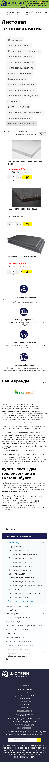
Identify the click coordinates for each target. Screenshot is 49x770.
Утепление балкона (18, 589)
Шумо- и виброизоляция (18, 618)
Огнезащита (12, 614)
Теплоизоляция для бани (21, 582)
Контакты (24, 708)
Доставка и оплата (24, 695)
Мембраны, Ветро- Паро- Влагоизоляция (24, 625)
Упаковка (10, 633)
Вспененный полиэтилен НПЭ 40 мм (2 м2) (25, 163)
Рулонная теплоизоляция (21, 578)
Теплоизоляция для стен (21, 566)
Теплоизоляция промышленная (25, 593)
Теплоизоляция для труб (21, 562)
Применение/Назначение (18, 536)
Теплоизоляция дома (19, 597)
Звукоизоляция (13, 622)
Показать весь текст (17, 656)
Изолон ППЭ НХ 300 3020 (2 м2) (22, 209)
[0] (38, 3)
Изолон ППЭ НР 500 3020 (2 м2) (22, 256)
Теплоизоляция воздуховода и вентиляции (26, 585)
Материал (10, 529)
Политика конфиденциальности (27, 756)
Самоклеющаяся (17, 574)
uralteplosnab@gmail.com (24, 722)
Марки (8, 659)
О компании (24, 702)
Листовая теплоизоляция (21, 123)
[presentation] (43, 383)
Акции (24, 692)
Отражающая (15, 546)
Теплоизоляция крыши (20, 558)
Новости (24, 705)
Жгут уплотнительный (20, 570)
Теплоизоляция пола (19, 550)
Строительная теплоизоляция (24, 554)
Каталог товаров (24, 689)
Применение (24, 698)
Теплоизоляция (13, 543)
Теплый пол (11, 610)
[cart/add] (27, 177)
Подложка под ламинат (17, 606)
